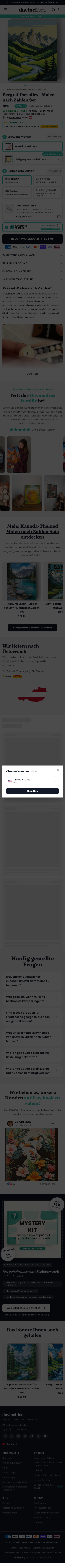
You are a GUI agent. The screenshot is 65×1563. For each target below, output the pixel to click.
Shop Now (32, 791)
